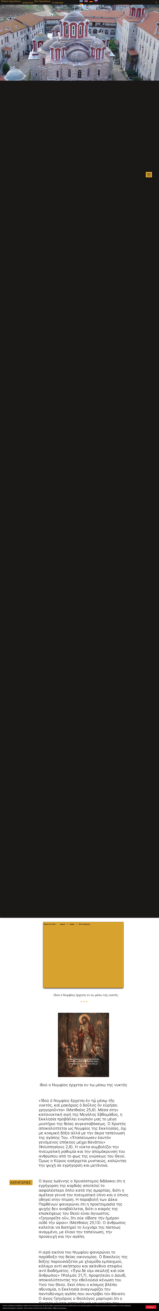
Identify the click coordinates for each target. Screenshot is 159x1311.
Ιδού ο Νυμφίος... (85, 924)
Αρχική (62, 924)
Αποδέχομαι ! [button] (151, 1307)
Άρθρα (72, 924)
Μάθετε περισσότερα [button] (59, 1308)
